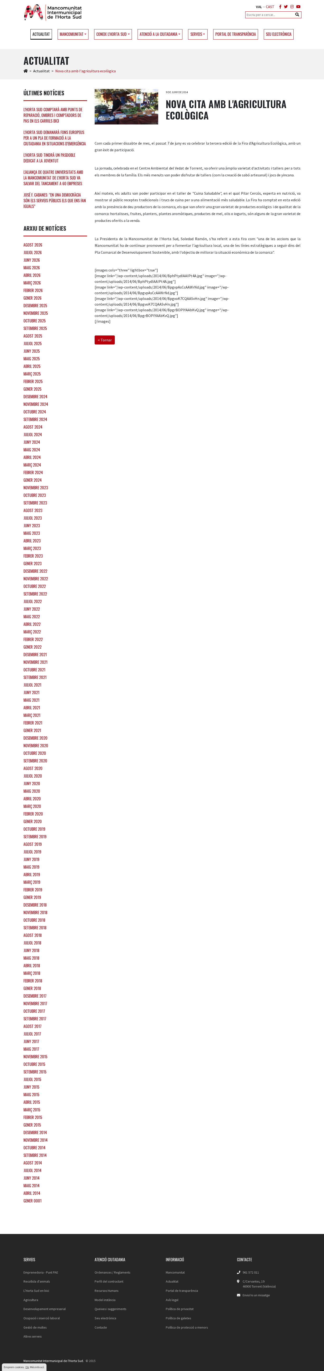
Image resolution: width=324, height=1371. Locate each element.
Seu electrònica (279, 34)
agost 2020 (32, 768)
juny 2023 (31, 525)
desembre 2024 (35, 396)
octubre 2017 (34, 1011)
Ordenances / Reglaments (112, 1272)
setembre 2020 (35, 761)
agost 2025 (32, 336)
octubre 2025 (34, 321)
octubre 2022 (34, 586)
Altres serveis (32, 1336)
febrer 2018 (32, 981)
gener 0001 (32, 1201)
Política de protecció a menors (187, 1327)
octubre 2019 (34, 829)
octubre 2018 (34, 920)
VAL (259, 6)
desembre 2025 (35, 305)
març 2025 (32, 374)
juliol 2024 (32, 434)
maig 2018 (31, 958)
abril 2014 (31, 1193)
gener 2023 (32, 563)
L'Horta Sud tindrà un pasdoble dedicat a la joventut (49, 158)
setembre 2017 (34, 1019)
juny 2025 (31, 351)
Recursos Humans (106, 1290)
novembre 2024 (35, 404)
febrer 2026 (33, 290)
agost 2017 (32, 1026)
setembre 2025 (35, 328)
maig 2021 (31, 700)
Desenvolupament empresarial (44, 1309)
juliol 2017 (32, 1034)
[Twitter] (285, 6)
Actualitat (41, 34)
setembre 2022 (35, 594)
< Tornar (105, 340)
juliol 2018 (32, 943)
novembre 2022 (35, 579)
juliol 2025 (32, 343)
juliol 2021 (32, 685)
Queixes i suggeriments (110, 1309)
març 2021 (31, 715)
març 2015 (31, 1110)
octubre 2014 (34, 1148)
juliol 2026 (32, 252)
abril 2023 (32, 541)
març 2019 (31, 882)
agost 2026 (32, 245)
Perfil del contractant (109, 1281)
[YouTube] (297, 6)
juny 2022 (31, 609)
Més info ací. (37, 1367)
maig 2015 (31, 1094)
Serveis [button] (196, 34)
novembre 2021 (35, 662)
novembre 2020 (35, 745)
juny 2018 (31, 950)
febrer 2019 (32, 890)
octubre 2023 (34, 495)
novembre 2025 (35, 313)
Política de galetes (178, 1318)
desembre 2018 (35, 905)
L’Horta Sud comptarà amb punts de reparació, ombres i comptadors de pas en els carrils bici (52, 115)
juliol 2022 (32, 601)
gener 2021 (32, 730)
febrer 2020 (33, 814)
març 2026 (32, 283)
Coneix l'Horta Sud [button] (111, 34)
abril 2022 (32, 624)
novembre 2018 (35, 912)
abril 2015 (31, 1102)
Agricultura (30, 1300)
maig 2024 (31, 450)
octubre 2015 (34, 1064)
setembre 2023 (35, 503)
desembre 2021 (35, 654)
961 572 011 (251, 1272)
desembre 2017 (34, 996)
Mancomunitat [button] (71, 34)
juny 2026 (31, 260)
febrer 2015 (32, 1117)
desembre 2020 (35, 738)
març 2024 (32, 465)
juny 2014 (31, 1178)
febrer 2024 (33, 472)
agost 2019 (32, 844)
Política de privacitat (180, 1309)
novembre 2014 (35, 1140)
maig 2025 (31, 359)
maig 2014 (31, 1185)
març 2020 (32, 806)
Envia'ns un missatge (256, 1295)
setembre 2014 (35, 1155)
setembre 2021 (34, 677)
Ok (27, 1367)
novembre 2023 (35, 488)
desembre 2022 (35, 571)
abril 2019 (31, 874)
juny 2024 (31, 442)
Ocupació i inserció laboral (41, 1318)
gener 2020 (32, 821)
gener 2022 (32, 647)
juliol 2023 (32, 518)
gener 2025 (32, 389)
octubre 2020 (34, 753)
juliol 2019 (32, 852)
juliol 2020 (32, 776)
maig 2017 (31, 1049)
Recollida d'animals (36, 1281)
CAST (270, 6)
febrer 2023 (33, 556)
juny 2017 (31, 1041)
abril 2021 (31, 708)
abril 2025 (32, 366)
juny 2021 (31, 692)
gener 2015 (32, 1125)
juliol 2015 (32, 1079)
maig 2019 (31, 867)
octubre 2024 (34, 412)
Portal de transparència (235, 34)
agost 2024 (32, 427)
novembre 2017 (35, 1003)
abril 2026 (32, 275)
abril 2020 (32, 799)
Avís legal (172, 1300)
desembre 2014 (35, 1132)
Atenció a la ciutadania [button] (158, 34)
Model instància (105, 1300)
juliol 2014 (32, 1170)
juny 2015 (31, 1087)
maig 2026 (31, 268)
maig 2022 (31, 616)
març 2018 (31, 973)
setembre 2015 (34, 1072)
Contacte (101, 1327)
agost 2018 (32, 935)
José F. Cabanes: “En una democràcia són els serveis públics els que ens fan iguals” (54, 200)
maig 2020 (31, 791)
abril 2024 (32, 457)
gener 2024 (32, 480)
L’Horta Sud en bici (36, 1290)
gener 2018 (32, 988)
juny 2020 (31, 783)
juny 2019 (31, 859)
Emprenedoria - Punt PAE (40, 1272)
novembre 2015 (35, 1056)
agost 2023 (32, 510)
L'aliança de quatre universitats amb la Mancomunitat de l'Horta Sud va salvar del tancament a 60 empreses (53, 177)
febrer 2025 (33, 381)
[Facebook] (279, 6)
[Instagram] (291, 6)
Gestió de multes (34, 1327)
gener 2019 (32, 897)
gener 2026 (32, 298)
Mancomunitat (175, 1272)
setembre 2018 (34, 928)
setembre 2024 (35, 419)
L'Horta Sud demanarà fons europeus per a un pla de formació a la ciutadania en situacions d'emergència (54, 138)
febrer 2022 (33, 639)
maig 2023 (31, 533)
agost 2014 (32, 1163)
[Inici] (25, 71)
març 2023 (32, 548)
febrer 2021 (32, 723)
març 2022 (32, 632)
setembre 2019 (34, 836)
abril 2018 (31, 965)
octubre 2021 (34, 670)
